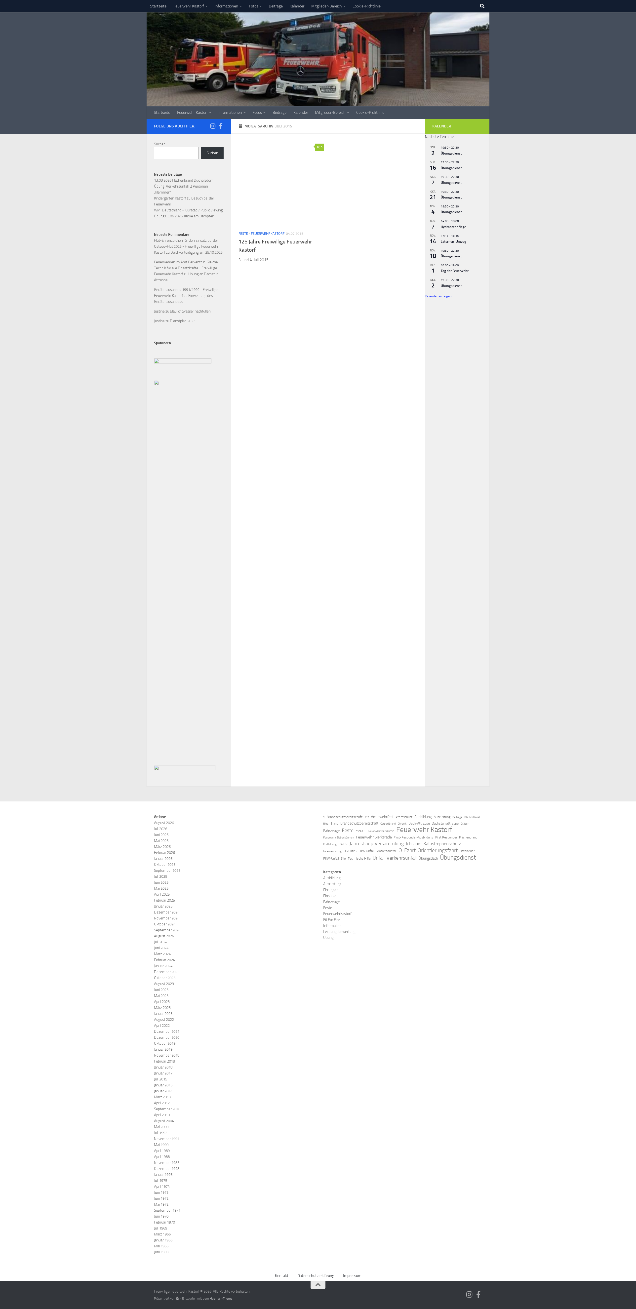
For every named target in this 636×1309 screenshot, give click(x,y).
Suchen (159, 144)
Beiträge (276, 6)
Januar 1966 (163, 1240)
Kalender (297, 6)
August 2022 (164, 1019)
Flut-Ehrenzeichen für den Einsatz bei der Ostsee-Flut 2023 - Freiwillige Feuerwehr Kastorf (186, 246)
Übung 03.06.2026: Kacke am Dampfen (184, 216)
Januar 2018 (163, 1067)
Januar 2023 (163, 1013)
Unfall (379, 858)
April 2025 (162, 894)
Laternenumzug (332, 851)
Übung (328, 937)
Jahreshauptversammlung (377, 843)
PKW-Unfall (331, 858)
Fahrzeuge (331, 831)
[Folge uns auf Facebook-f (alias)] (221, 126)
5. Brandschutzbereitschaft (342, 817)
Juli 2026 (160, 829)
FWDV (343, 844)
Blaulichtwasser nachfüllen (190, 311)
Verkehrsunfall (402, 858)
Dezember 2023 (166, 972)
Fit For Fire (331, 919)
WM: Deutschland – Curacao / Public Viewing (188, 210)
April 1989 (162, 1151)
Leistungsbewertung (339, 931)
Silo (343, 858)
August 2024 (164, 936)
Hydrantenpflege (453, 227)
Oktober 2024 (164, 924)
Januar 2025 (163, 906)
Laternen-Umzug (453, 241)
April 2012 (162, 1103)
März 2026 (162, 846)
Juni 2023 (161, 990)
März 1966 (162, 1234)
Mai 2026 (161, 840)
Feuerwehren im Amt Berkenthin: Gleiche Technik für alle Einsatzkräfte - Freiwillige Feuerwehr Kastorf (186, 268)
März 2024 (162, 954)
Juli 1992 (160, 1133)
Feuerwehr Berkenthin (381, 831)
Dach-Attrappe (419, 823)
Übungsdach (428, 858)
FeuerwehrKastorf (267, 234)
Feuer (361, 830)
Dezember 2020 (166, 1037)
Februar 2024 (164, 960)
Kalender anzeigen (438, 296)
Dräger (465, 823)
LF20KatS (350, 851)
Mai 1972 (161, 1204)
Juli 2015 (160, 1079)
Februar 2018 (164, 1061)
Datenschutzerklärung (315, 1275)
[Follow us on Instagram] (213, 126)
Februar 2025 (164, 900)
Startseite (158, 6)
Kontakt (281, 1275)
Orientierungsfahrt (438, 850)
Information (332, 925)
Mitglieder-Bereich (326, 6)
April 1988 (162, 1156)
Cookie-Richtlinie (367, 6)
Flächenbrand (468, 837)
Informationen (226, 6)
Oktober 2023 (164, 978)
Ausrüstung (442, 817)
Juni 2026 (161, 835)
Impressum (352, 1275)
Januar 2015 (163, 1085)
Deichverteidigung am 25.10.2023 (196, 252)
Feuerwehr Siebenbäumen (338, 837)
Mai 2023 (161, 995)
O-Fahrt (407, 850)
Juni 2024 (161, 948)
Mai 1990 (161, 1145)
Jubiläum (414, 843)
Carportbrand (388, 823)
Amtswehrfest (382, 817)
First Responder (446, 837)
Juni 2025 (161, 882)
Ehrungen (330, 890)
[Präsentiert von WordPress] (177, 1298)
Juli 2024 (160, 942)
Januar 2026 (163, 858)
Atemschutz (404, 817)
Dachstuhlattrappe (445, 823)
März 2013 (162, 1097)
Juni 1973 (161, 1192)
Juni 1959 (161, 1252)
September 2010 (167, 1109)
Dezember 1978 (166, 1168)
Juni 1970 (161, 1216)
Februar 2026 (164, 852)
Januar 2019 (163, 1049)
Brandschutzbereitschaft (359, 823)
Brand (334, 823)
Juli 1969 (160, 1228)
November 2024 (166, 918)
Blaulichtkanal (472, 817)
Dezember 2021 (166, 1031)
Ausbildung (423, 817)
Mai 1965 (161, 1246)
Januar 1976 (163, 1174)
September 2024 (167, 930)
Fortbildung (330, 844)
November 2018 (166, 1055)
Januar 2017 (163, 1073)
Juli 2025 (160, 876)
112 (366, 817)
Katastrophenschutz (442, 843)
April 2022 (162, 1025)
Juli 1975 (160, 1180)
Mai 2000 (161, 1127)
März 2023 (162, 1007)
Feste (243, 234)
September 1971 (167, 1210)
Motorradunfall (386, 851)
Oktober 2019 (164, 1043)
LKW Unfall (366, 851)
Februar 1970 (164, 1222)
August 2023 (164, 984)
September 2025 (167, 870)
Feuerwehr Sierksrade (374, 837)
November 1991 (166, 1139)
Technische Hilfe (359, 858)
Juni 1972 (161, 1198)
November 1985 (166, 1162)
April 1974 (162, 1186)
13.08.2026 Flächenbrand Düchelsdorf (183, 180)
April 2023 (162, 1001)
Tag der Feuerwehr (455, 271)
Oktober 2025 (164, 864)
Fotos (253, 6)
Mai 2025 (161, 888)
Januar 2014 (163, 1091)
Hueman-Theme (221, 1298)
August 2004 (164, 1121)
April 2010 (162, 1115)
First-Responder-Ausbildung (413, 837)
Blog (325, 823)
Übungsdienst (451, 153)
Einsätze (329, 896)
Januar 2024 (163, 966)
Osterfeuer (467, 851)
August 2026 (164, 823)
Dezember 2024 (166, 912)
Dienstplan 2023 (182, 321)
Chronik (402, 823)
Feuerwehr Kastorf (188, 6)
